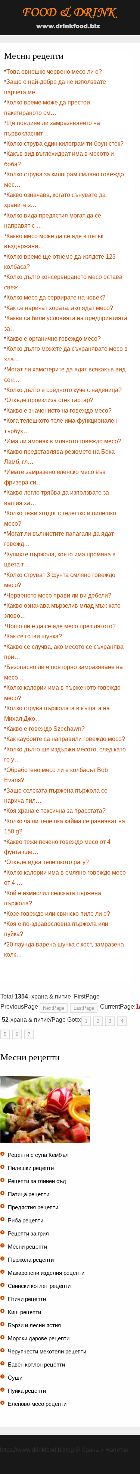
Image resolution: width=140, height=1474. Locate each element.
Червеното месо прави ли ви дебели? (58, 595)
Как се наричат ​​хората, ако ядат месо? (59, 308)
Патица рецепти (28, 1194)
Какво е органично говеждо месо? (53, 338)
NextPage (53, 1008)
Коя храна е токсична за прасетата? (56, 811)
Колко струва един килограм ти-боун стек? (65, 143)
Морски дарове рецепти (38, 1338)
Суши (15, 1377)
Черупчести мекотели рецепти (47, 1351)
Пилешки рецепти (31, 1168)
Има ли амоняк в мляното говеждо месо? (63, 441)
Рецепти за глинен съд (37, 1181)
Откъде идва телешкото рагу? (47, 862)
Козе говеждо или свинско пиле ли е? (58, 914)
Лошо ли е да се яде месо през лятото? (61, 626)
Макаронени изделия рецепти (46, 1273)
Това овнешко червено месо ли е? (54, 72)
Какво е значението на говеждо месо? (59, 410)
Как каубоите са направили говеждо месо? (65, 739)
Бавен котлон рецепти (36, 1364)
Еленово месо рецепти (37, 1404)
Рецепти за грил (28, 1233)
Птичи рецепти (27, 1299)
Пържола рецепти (31, 1259)
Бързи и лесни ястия (34, 1325)
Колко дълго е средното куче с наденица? (64, 390)
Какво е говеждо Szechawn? (45, 729)
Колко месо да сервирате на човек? (55, 297)
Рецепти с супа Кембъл (38, 1155)
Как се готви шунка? (34, 636)
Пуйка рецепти (27, 1391)
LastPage (84, 1008)
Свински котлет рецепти (39, 1286)
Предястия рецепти (33, 1207)
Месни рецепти (27, 1246)
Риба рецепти (25, 1220)
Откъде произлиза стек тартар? (49, 400)
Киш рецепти (24, 1312)
